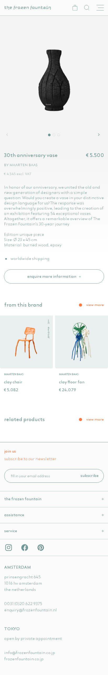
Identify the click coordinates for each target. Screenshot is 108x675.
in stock (48, 329)
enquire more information (52, 276)
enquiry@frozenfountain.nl (30, 609)
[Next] (99, 134)
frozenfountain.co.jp (24, 658)
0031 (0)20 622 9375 (23, 603)
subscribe (89, 475)
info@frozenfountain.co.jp (29, 652)
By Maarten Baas (20, 164)
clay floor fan (71, 381)
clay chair (13, 381)
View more (95, 304)
